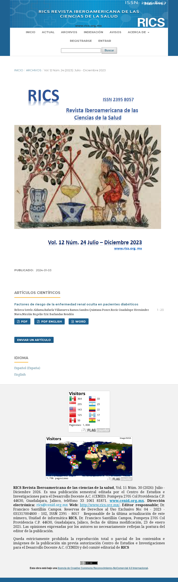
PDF (24, 321)
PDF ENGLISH (51, 321)
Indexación (93, 32)
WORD (80, 321)
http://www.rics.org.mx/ (100, 505)
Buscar (109, 50)
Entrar (104, 40)
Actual (48, 32)
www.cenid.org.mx (127, 500)
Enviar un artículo (34, 340)
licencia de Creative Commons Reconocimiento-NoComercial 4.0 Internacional (103, 568)
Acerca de (137, 32)
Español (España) (27, 368)
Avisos (115, 32)
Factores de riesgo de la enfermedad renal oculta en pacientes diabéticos (76, 304)
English (20, 374)
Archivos (69, 32)
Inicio (30, 32)
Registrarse (81, 40)
